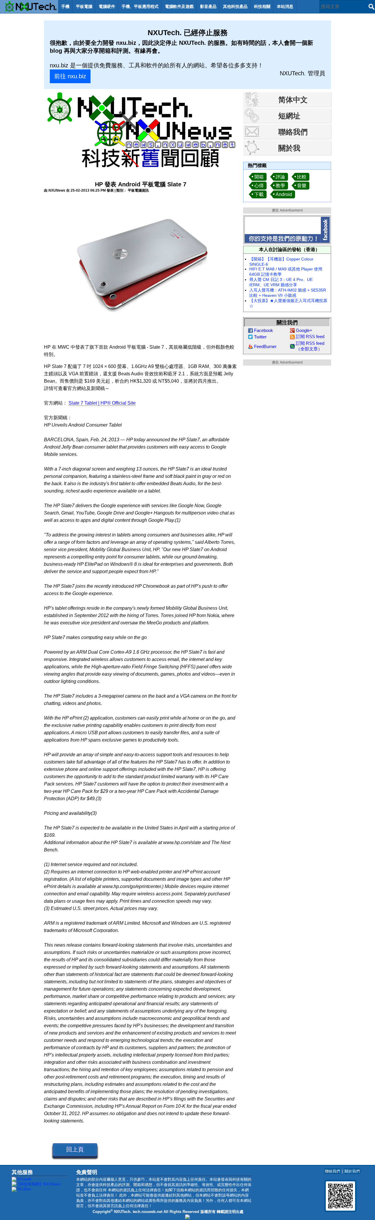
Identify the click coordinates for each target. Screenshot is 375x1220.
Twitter (260, 336)
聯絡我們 (332, 1171)
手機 (65, 6)
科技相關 (262, 6)
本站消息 (285, 6)
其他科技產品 (235, 6)
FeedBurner (265, 346)
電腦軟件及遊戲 (179, 6)
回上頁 (75, 1149)
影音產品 (208, 6)
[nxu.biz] (187, 1218)
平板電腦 (84, 6)
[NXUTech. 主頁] (29, 6)
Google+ (304, 330)
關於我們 (352, 1171)
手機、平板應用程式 (140, 6)
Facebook (263, 330)
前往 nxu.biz (70, 76)
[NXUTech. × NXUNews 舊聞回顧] (140, 131)
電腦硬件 (107, 6)
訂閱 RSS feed (310, 336)
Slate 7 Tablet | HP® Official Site (102, 403)
